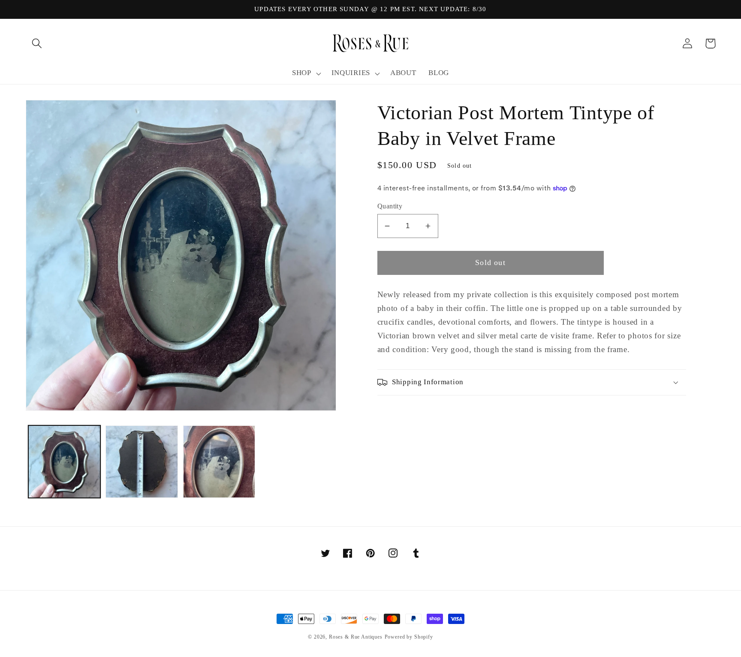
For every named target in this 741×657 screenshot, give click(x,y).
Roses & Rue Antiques (356, 637)
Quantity (390, 206)
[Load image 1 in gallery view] (64, 461)
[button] (37, 43)
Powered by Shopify (409, 637)
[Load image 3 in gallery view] (219, 461)
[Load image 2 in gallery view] (141, 461)
